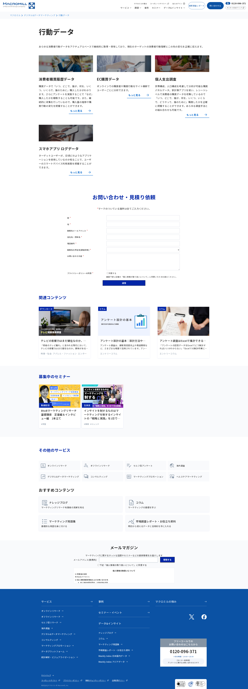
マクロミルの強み (165, 601)
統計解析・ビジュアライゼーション (58, 657)
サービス (46, 601)
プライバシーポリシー (71, 680)
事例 (101, 601)
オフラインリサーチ (50, 616)
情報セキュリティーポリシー (95, 680)
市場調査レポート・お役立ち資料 (114, 650)
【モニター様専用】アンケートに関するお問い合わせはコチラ (183, 661)
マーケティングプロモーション (56, 645)
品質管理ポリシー (118, 680)
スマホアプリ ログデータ (59, 148)
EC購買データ (108, 79)
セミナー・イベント (110, 612)
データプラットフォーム (53, 651)
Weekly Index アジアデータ (111, 661)
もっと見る (76, 110)
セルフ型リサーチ (49, 622)
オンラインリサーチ (50, 610)
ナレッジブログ (105, 632)
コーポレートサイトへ (49, 680)
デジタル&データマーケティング (39, 15)
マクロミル (15, 15)
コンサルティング (49, 639)
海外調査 (45, 628)
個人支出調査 (165, 79)
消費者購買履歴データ (56, 79)
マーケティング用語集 (108, 644)
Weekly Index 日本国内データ (112, 655)
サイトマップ (46, 675)
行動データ (64, 15)
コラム (101, 638)
